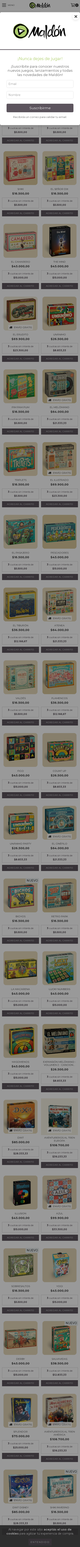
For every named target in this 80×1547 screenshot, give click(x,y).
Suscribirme (40, 108)
